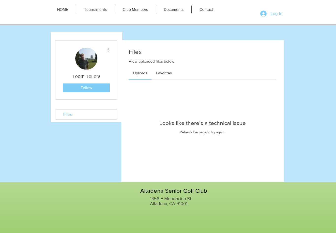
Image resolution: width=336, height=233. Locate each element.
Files (67, 114)
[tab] (140, 73)
